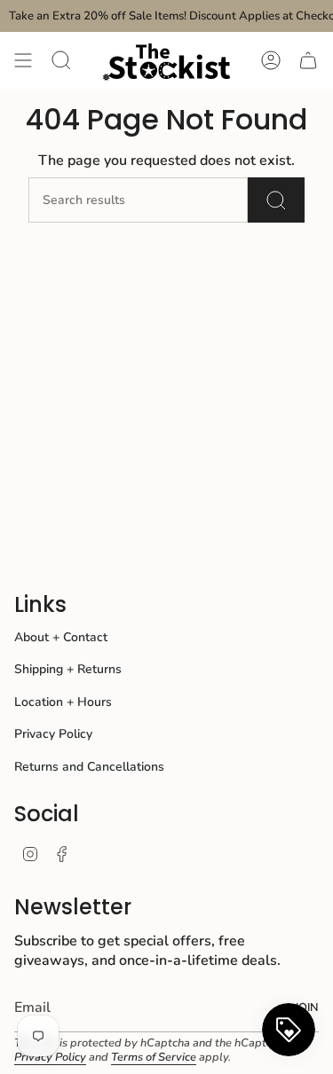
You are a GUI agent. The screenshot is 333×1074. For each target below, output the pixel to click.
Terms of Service (153, 1057)
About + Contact (60, 637)
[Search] (276, 200)
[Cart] (308, 60)
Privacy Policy (53, 733)
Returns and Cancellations (89, 766)
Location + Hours (63, 702)
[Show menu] (23, 60)
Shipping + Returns (68, 669)
